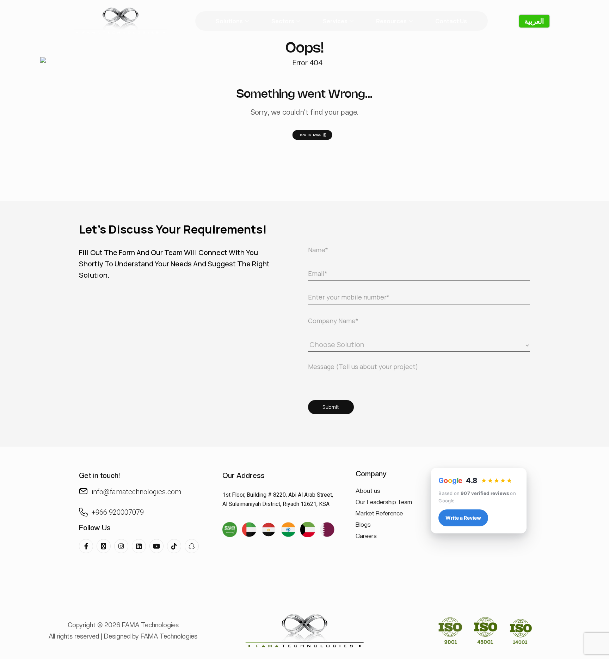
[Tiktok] (174, 546)
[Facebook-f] (86, 546)
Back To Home (310, 135)
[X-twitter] (104, 546)
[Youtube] (156, 546)
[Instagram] (121, 546)
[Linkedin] (139, 546)
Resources (391, 21)
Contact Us (451, 21)
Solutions (229, 21)
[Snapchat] (192, 546)
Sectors (282, 21)
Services (335, 21)
